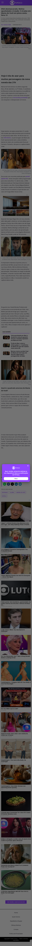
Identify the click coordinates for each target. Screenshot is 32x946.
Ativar (16, 478)
